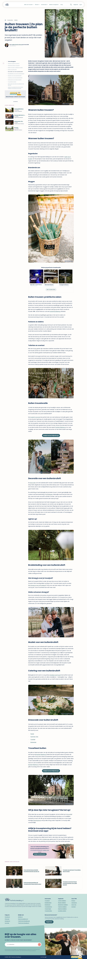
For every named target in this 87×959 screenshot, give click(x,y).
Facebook (7, 917)
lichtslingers (49, 494)
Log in (80, 4)
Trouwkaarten (48, 907)
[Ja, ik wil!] (39, 944)
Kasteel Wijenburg (60, 427)
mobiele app (45, 839)
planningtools (37, 820)
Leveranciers (44, 4)
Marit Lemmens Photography (66, 713)
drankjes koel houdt (55, 675)
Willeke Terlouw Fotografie (67, 103)
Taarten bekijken (62, 907)
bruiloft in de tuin (35, 417)
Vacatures (74, 902)
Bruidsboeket (48, 902)
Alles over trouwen (28, 4)
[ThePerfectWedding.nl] (23, 899)
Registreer (76, 4)
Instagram (7, 921)
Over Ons (73, 905)
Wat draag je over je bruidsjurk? (37, 585)
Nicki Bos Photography (68, 558)
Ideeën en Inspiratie (53, 4)
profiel (70, 814)
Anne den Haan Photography (66, 397)
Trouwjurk (47, 900)
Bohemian (33, 742)
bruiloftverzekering (55, 311)
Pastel (32, 734)
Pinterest (7, 919)
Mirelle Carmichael (68, 261)
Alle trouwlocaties (51, 289)
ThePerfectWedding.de (24, 921)
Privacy (73, 900)
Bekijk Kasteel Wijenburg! (51, 435)
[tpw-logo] (14, 4)
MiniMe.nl (20, 917)
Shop (62, 4)
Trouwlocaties (10, 20)
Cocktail (33, 739)
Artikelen (16, 20)
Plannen (37, 4)
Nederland (9, 905)
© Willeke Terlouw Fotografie (76, 56)
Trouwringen (48, 909)
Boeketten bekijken (63, 905)
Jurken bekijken (62, 900)
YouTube (7, 923)
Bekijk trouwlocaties (39, 854)
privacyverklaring (32, 950)
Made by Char (69, 636)
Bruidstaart (47, 905)
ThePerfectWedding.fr (23, 923)
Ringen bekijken (62, 902)
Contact (73, 907)
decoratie (33, 483)
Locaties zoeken (62, 911)
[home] (5, 20)
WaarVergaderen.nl (23, 919)
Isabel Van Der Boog (17, 44)
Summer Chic (34, 736)
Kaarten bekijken (62, 909)
